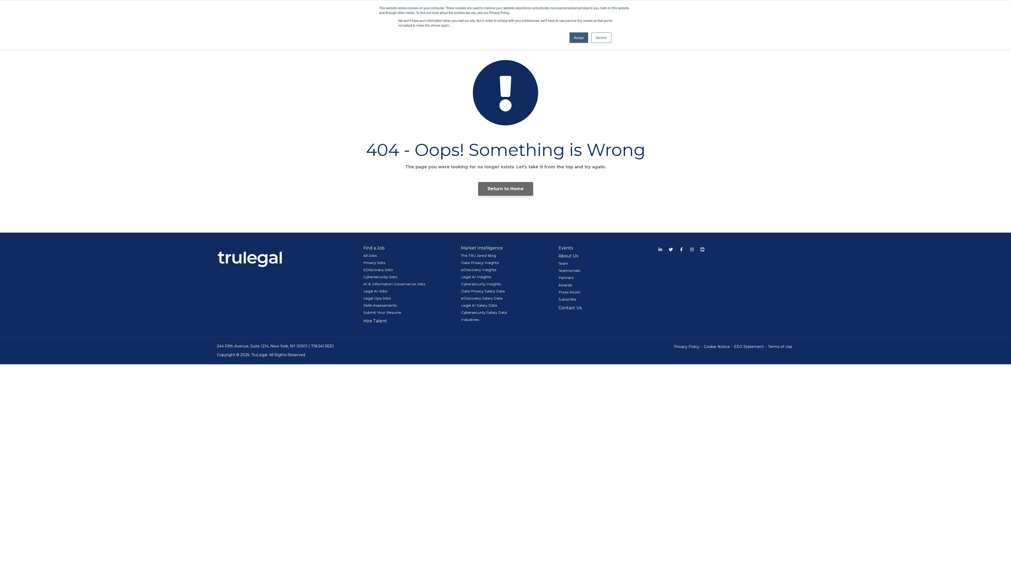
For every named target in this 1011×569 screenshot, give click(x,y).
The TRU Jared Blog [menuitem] (478, 255)
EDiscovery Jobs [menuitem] (378, 270)
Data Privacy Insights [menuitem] (480, 263)
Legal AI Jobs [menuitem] (375, 291)
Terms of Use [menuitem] (780, 347)
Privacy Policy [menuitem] (687, 347)
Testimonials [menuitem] (569, 270)
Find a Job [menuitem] (374, 248)
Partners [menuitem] (566, 278)
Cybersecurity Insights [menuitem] (481, 284)
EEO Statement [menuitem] (749, 347)
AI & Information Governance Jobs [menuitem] (394, 284)
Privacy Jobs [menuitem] (374, 263)
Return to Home (506, 188)
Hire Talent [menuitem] (375, 320)
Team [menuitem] (563, 263)
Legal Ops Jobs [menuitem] (377, 298)
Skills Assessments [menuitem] (380, 305)
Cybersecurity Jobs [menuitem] (380, 277)
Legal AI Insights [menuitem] (476, 277)
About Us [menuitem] (568, 255)
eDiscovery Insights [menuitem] (478, 270)
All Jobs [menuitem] (370, 255)
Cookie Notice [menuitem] (717, 347)
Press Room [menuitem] (569, 292)
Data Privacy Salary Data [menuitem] (483, 291)
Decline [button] (601, 37)
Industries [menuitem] (470, 319)
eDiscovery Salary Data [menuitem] (481, 298)
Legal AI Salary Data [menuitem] (479, 305)
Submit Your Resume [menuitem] (382, 312)
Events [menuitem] (565, 248)
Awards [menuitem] (565, 285)
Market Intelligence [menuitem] (482, 248)
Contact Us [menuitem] (570, 307)
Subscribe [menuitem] (567, 299)
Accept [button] (579, 37)
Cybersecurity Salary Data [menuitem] (484, 312)
